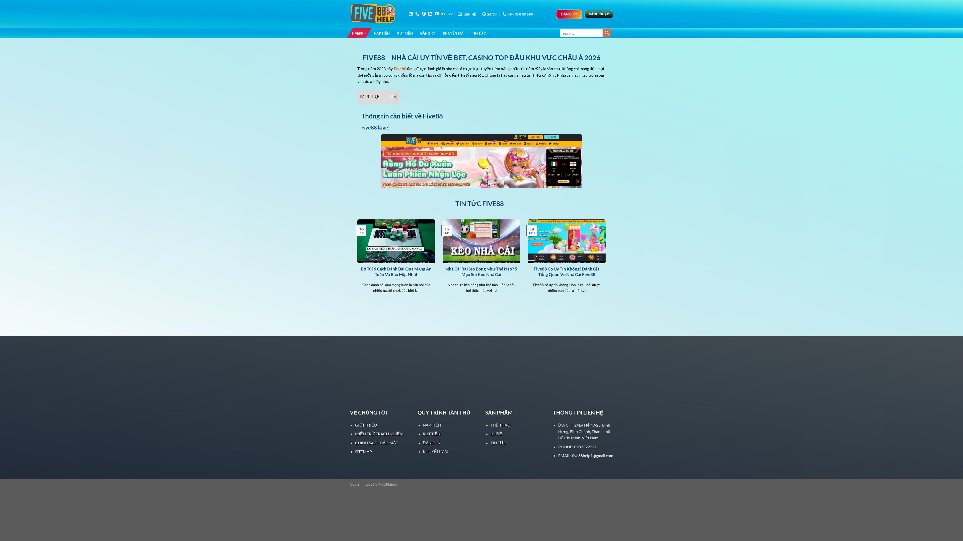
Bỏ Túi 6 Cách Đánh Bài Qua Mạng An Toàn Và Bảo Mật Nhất (396, 271)
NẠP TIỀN (382, 33)
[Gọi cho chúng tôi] (417, 14)
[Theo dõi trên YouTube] (437, 14)
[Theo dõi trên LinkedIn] (430, 14)
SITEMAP (363, 451)
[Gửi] (607, 33)
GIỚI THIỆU (366, 425)
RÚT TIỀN (405, 33)
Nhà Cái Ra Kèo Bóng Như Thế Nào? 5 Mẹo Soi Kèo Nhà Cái (481, 271)
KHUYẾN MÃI (454, 33)
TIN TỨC (479, 33)
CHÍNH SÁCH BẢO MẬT (376, 442)
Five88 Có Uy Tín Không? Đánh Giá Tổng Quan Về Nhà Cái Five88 (567, 271)
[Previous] (356, 262)
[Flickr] (443, 14)
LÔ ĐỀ (496, 433)
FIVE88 (357, 33)
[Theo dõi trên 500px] (450, 14)
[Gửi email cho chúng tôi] (411, 14)
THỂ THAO (501, 425)
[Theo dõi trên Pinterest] (424, 14)
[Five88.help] (375, 14)
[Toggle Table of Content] (389, 97)
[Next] (606, 262)
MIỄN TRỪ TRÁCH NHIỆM (379, 433)
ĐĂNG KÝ (427, 33)
